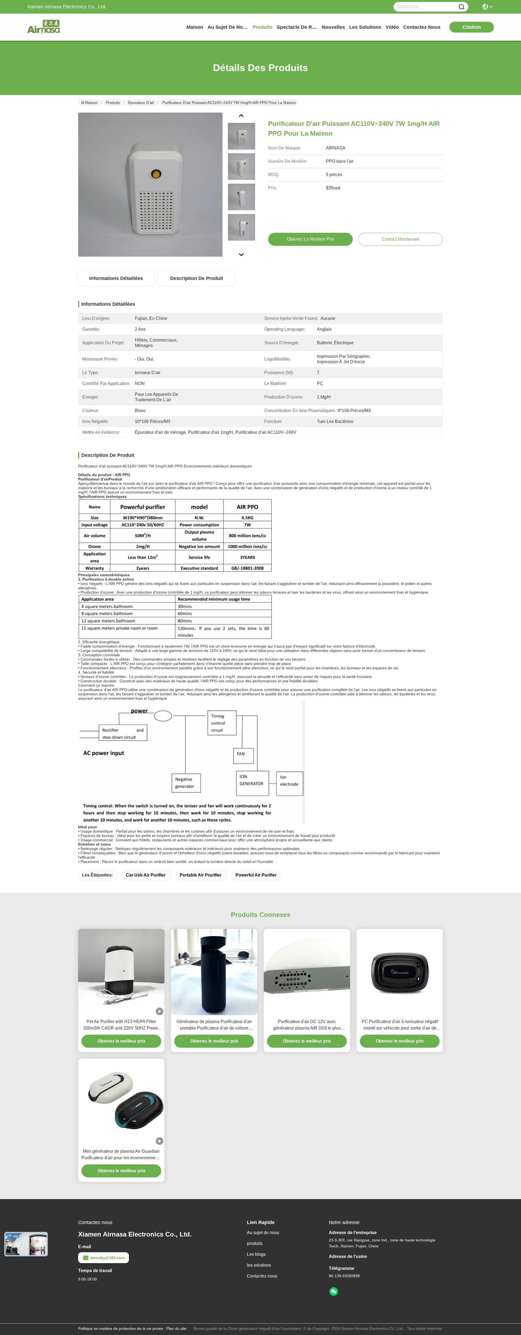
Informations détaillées (116, 278)
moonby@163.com (107, 1258)
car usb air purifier (146, 875)
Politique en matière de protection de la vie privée (120, 1328)
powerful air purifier (256, 875)
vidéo (392, 27)
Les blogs (256, 1254)
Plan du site (176, 1328)
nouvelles (333, 27)
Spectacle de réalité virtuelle (297, 27)
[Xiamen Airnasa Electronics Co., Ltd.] (57, 27)
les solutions (365, 27)
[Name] (461, 7)
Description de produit (196, 278)
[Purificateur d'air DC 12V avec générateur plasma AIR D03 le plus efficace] (307, 972)
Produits (113, 102)
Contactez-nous (262, 1276)
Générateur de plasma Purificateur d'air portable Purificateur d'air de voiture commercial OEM (214, 1025)
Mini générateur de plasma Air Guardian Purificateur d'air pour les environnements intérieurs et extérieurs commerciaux (121, 1155)
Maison (194, 27)
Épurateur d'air (141, 102)
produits (262, 27)
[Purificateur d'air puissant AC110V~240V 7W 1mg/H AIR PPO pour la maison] (150, 184)
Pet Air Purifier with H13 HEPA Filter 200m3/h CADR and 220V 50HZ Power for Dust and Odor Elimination (121, 1025)
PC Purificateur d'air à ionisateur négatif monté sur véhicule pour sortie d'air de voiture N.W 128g (400, 1025)
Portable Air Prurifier (200, 875)
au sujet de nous (228, 27)
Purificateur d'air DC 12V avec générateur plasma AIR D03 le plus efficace (307, 1025)
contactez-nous (421, 27)
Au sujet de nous (263, 1232)
